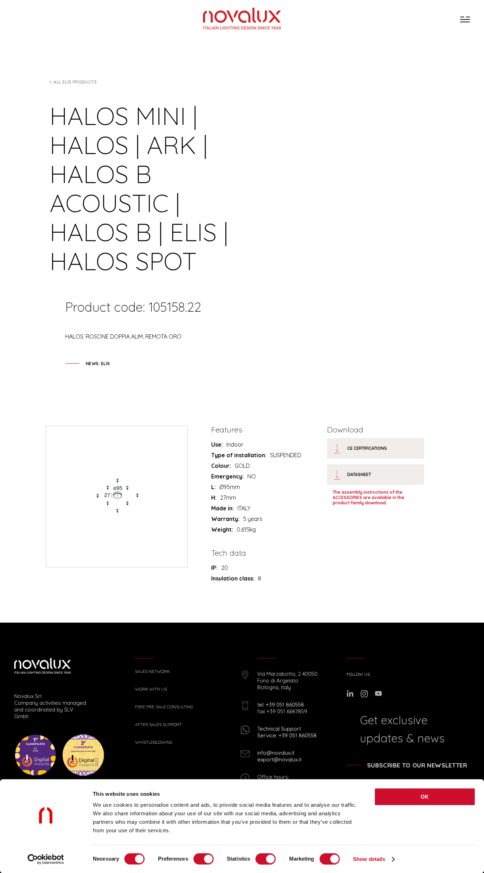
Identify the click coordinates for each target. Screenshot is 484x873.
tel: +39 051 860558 (280, 704)
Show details (369, 859)
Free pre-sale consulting (164, 706)
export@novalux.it (279, 759)
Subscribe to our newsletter (417, 765)
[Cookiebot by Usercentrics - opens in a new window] (46, 859)
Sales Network (152, 671)
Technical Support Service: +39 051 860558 (287, 732)
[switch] (203, 859)
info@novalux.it (275, 752)
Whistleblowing (154, 742)
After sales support (158, 724)
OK (425, 797)
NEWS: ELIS (98, 363)
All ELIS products (75, 82)
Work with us (151, 689)
